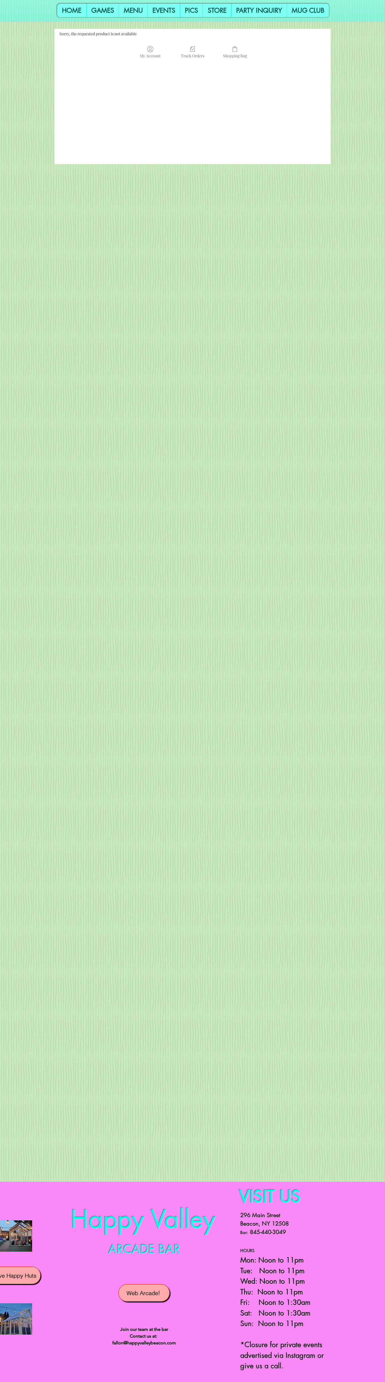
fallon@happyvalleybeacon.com (144, 1343)
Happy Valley (142, 1219)
